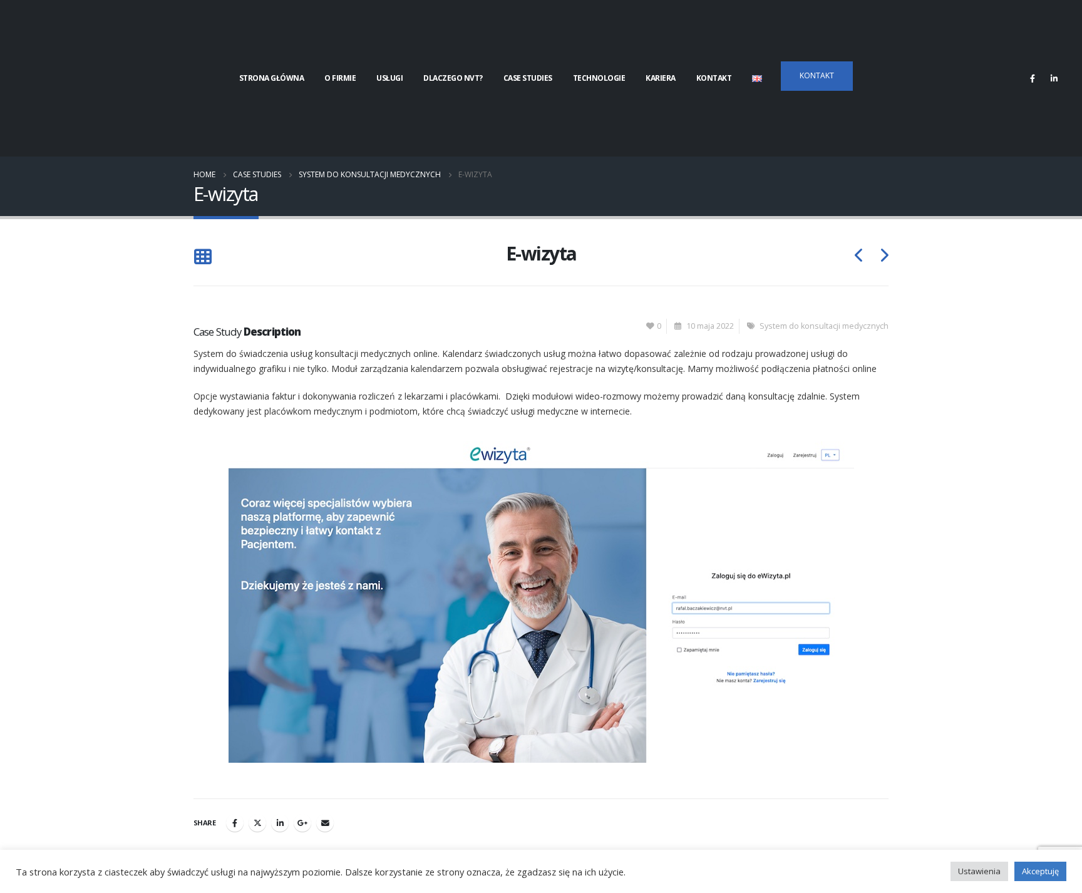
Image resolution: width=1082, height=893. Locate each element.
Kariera (661, 78)
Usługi (389, 78)
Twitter (257, 823)
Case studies (527, 78)
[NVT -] (97, 78)
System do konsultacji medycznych (824, 326)
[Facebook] (1032, 78)
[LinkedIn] (1054, 78)
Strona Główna (271, 78)
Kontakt (714, 78)
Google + (302, 823)
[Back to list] (202, 257)
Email (325, 823)
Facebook (235, 823)
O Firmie (340, 78)
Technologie (599, 78)
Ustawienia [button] (979, 871)
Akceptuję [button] (1040, 871)
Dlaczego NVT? (453, 78)
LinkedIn (280, 823)
